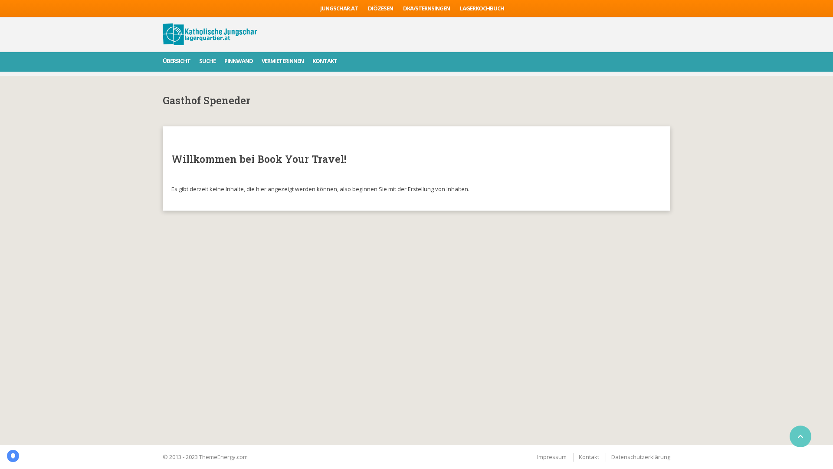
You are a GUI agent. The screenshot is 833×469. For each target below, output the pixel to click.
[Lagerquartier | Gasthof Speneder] (210, 34)
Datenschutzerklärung (640, 457)
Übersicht (176, 61)
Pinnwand (238, 61)
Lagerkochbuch (482, 8)
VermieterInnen (283, 61)
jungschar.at (339, 8)
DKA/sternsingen (426, 8)
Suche (207, 61)
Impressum (552, 457)
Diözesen (380, 8)
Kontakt (324, 61)
